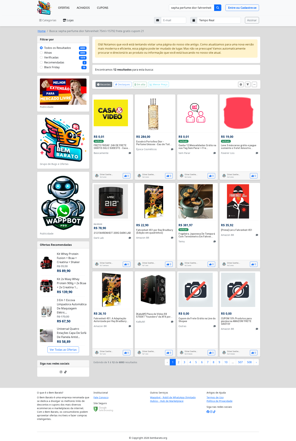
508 (249, 362)
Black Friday (52, 67)
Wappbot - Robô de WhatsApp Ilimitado (173, 397)
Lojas (70, 20)
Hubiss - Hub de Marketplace (166, 401)
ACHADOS (83, 8)
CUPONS (102, 8)
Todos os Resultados (57, 48)
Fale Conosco (101, 397)
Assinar (252, 20)
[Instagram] (61, 372)
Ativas (48, 53)
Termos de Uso (215, 397)
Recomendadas (54, 62)
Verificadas (51, 57)
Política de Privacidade (219, 401)
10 (225, 362)
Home (42, 31)
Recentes (105, 84)
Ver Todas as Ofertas (63, 350)
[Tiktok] (65, 372)
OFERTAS (64, 8)
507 (240, 362)
